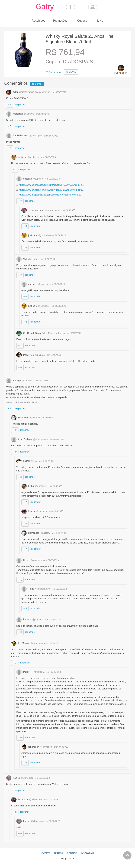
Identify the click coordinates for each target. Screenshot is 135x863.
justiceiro (28, 157)
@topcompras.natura (31, 92)
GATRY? (45, 853)
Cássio (32, 560)
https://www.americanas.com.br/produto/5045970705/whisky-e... (51, 185)
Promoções (60, 20)
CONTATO (72, 853)
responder (20, 104)
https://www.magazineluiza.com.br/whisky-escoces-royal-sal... (50, 194)
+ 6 (15, 812)
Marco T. (33, 671)
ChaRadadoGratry (43, 333)
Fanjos (22, 778)
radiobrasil (23, 113)
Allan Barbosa (32, 439)
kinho (37, 486)
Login (92, 7)
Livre (100, 20)
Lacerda (32, 619)
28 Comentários (53, 72)
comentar (37, 83)
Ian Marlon (29, 643)
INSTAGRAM (87, 853)
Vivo (71, 72)
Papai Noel (33, 355)
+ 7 (9, 126)
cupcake (32, 178)
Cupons (82, 20)
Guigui (37, 511)
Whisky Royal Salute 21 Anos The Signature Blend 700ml (79, 39)
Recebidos (38, 20)
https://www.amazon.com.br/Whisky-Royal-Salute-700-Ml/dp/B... (51, 189)
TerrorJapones (43, 210)
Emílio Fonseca (27, 135)
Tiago (39, 588)
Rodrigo (22, 380)
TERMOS (58, 853)
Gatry (45, 6)
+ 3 (15, 169)
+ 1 (9, 148)
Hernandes (28, 417)
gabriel (29, 461)
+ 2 (20, 201)
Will (30, 259)
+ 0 (9, 104)
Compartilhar (70, 7)
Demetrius (29, 799)
